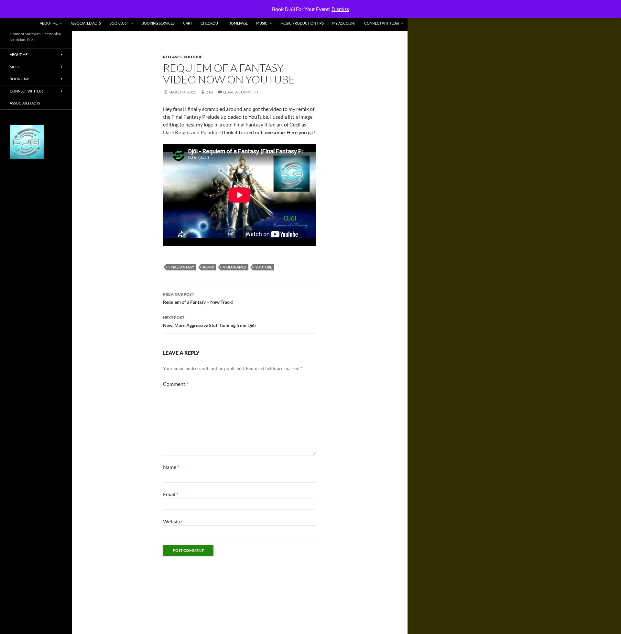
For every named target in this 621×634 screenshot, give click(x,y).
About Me (49, 23)
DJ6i (209, 92)
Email (170, 494)
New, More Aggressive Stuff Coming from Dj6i (209, 321)
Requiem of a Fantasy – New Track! (198, 298)
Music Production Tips (302, 23)
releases (172, 56)
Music (261, 23)
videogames (234, 267)
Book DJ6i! (119, 23)
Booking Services (158, 23)
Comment (175, 384)
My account (344, 23)
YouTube (192, 56)
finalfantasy (181, 267)
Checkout (210, 23)
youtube (263, 267)
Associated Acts (86, 23)
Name (171, 467)
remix (208, 267)
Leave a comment (241, 92)
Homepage (238, 23)
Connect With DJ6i (381, 23)
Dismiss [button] (340, 9)
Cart (187, 23)
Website (172, 521)
